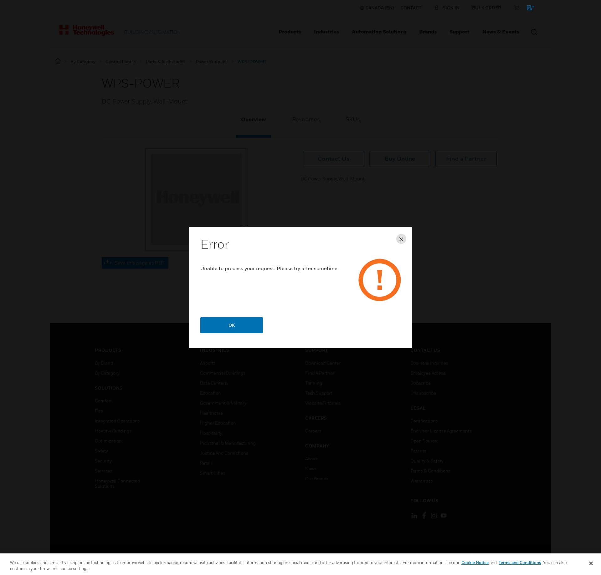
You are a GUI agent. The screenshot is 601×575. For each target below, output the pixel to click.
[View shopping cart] (528, 9)
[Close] (591, 563)
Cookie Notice (475, 562)
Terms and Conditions (520, 562)
